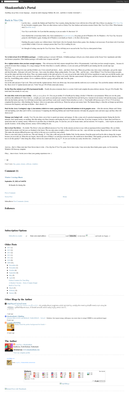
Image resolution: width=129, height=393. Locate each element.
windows (35, 164)
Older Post (120, 197)
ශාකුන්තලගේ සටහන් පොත (16, 303)
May (10, 275)
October (12, 270)
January (12, 293)
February (12, 290)
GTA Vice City (118, 23)
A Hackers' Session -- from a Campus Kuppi (23, 283)
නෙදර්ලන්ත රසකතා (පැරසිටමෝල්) (26, 305)
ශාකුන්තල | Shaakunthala (23, 344)
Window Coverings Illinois (14, 177)
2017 (9, 247)
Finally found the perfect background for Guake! (30, 324)
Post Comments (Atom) (21, 201)
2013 (9, 253)
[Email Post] (7, 160)
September (12, 273)
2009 (9, 263)
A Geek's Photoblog (13, 322)
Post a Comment (10, 193)
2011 (9, 258)
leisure (23, 164)
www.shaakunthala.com (31, 349)
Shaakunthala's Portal (20, 7)
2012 (9, 255)
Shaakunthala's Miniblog (15, 316)
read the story (30, 27)
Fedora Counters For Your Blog (19, 280)
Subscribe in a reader (15, 236)
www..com (11, 358)
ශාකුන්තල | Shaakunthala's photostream (25, 362)
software (28, 164)
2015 (9, 250)
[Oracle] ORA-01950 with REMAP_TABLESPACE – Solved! (26, 318)
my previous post (68, 36)
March (11, 288)
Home (65, 197)
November (12, 268)
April (11, 278)
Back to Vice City (14, 20)
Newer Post (8, 197)
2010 (9, 260)
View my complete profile (21, 353)
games (18, 164)
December (12, 265)
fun (14, 164)
